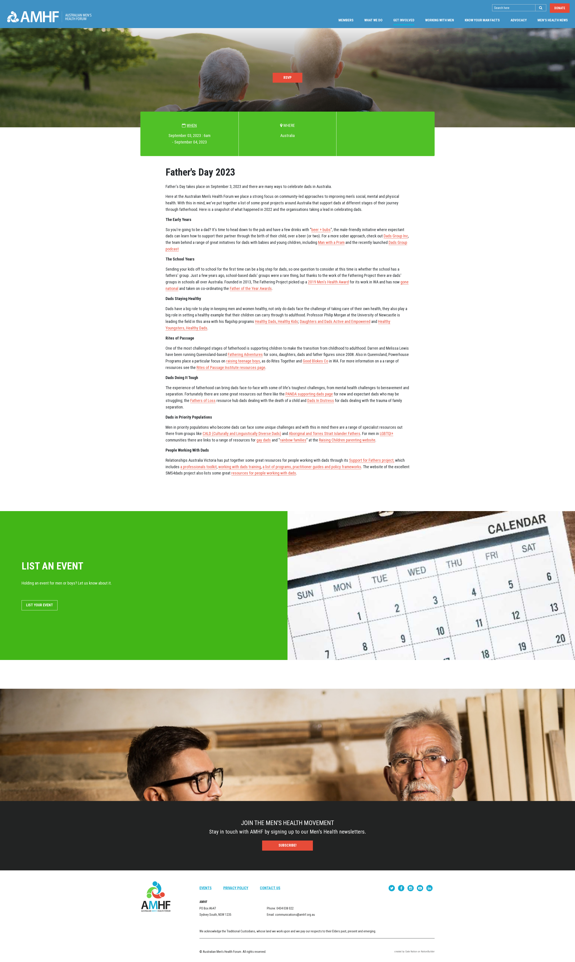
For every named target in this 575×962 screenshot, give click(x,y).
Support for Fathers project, (371, 460)
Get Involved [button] (406, 20)
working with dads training (239, 466)
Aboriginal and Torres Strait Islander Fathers (324, 433)
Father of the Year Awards (251, 288)
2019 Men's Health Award (328, 282)
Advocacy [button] (519, 20)
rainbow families (293, 440)
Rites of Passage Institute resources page (231, 367)
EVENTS (205, 888)
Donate (559, 8)
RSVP (287, 77)
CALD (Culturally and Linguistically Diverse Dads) (242, 433)
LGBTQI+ (386, 433)
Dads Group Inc (396, 236)
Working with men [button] (439, 20)
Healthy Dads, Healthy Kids (276, 321)
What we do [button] (373, 20)
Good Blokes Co (315, 361)
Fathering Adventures (245, 354)
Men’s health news (552, 20)
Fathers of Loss (203, 400)
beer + (317, 229)
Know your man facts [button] (482, 20)
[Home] (49, 16)
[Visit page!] (392, 888)
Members (346, 20)
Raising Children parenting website (347, 440)
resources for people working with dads (263, 473)
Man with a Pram (331, 242)
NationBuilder (428, 951)
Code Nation (411, 951)
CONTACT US (270, 888)
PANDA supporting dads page (309, 394)
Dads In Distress (320, 400)
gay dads (264, 440)
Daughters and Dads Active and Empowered (335, 321)
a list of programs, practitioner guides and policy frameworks (312, 466)
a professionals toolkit (198, 466)
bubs (327, 229)
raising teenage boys (243, 361)
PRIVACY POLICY (235, 888)
